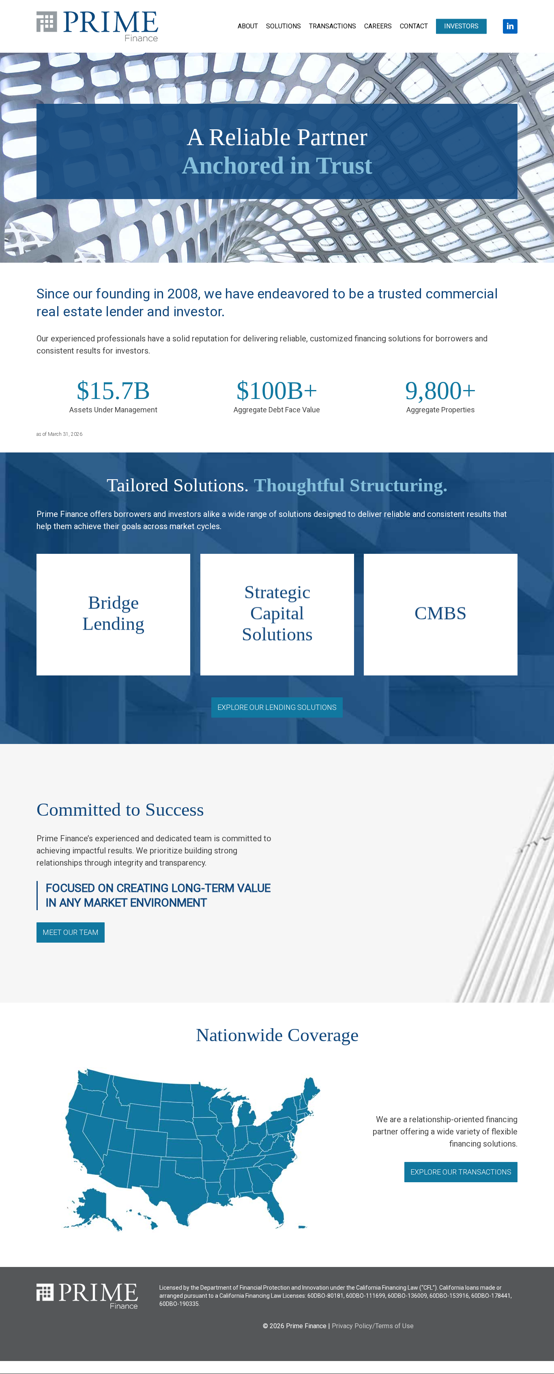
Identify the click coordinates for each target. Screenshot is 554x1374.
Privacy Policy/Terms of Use (373, 1326)
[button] (277, 707)
